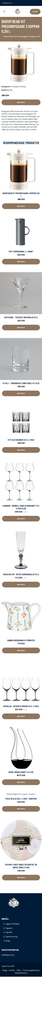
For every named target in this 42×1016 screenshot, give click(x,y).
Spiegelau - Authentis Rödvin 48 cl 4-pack (21, 706)
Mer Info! (21, 102)
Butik (35, 12)
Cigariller (8, 932)
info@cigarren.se (7, 3)
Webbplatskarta (21, 973)
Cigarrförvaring (11, 936)
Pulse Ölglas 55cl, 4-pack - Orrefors (21, 798)
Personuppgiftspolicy (31, 970)
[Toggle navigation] (4, 11)
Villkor (19, 970)
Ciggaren (8, 928)
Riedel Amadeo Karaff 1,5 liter (21, 772)
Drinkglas (15, 86)
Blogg (7, 941)
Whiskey (23, 86)
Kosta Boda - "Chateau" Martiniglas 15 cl (21, 317)
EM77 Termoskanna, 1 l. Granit (21, 251)
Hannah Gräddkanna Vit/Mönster (21, 640)
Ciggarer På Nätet (12, 924)
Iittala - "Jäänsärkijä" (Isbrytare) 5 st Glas (21, 383)
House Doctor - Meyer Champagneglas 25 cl (21, 574)
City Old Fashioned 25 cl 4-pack (21, 440)
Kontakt (12, 970)
